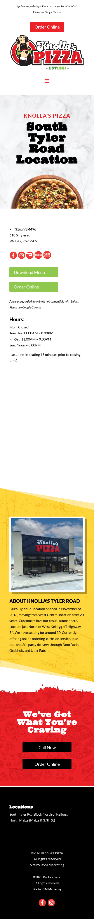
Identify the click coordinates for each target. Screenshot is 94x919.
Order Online (47, 26)
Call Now (47, 747)
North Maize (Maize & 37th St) (32, 820)
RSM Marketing (52, 865)
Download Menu (29, 272)
